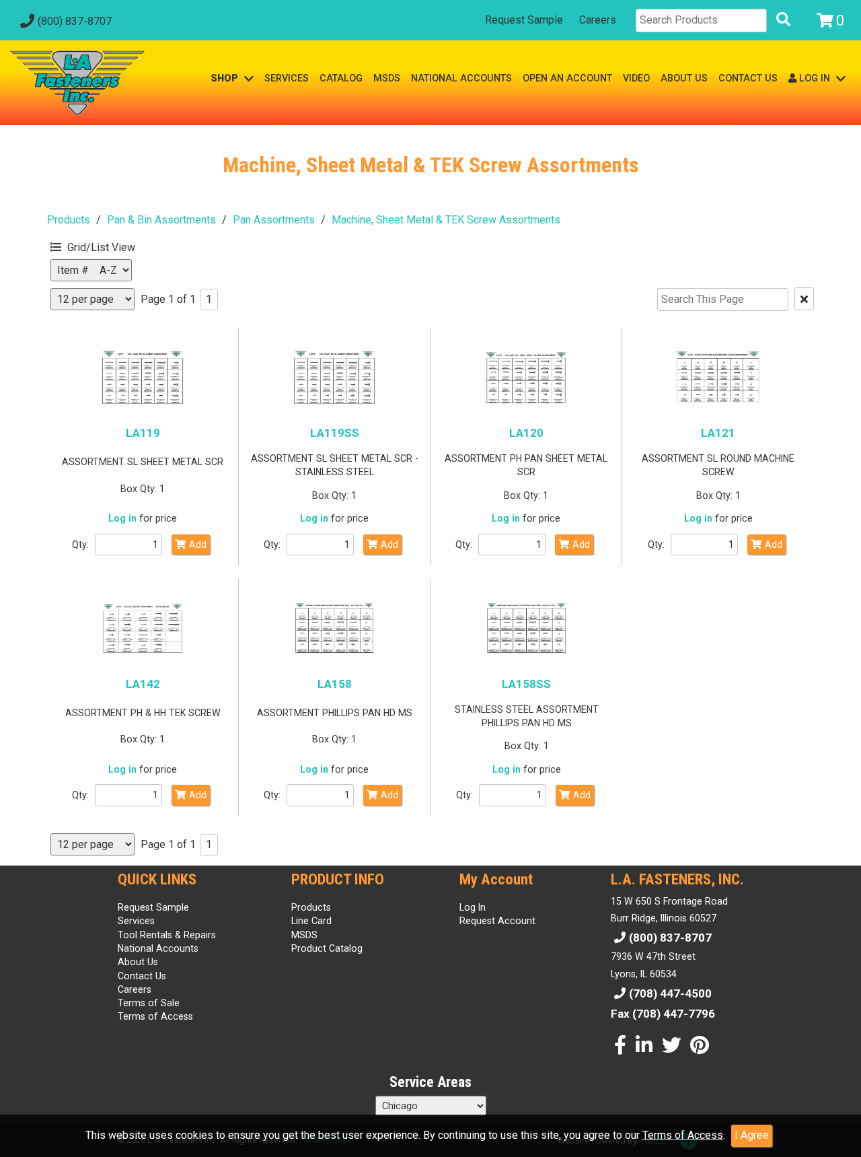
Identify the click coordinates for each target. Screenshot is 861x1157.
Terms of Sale (149, 1002)
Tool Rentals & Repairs (167, 935)
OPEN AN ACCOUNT (567, 78)
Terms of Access (682, 1135)
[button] (114, 245)
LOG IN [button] (814, 78)
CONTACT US (748, 78)
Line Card (311, 920)
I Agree (752, 1135)
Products (68, 219)
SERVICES (286, 78)
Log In (472, 907)
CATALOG (341, 78)
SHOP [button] (226, 78)
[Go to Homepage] (77, 82)
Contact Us (142, 976)
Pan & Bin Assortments (161, 219)
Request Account (497, 920)
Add (198, 544)
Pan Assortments (274, 219)
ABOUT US (684, 78)
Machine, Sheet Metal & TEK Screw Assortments (446, 219)
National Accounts (158, 948)
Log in (122, 518)
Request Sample (524, 19)
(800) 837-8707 (75, 21)
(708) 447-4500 (670, 993)
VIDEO (636, 78)
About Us (138, 961)
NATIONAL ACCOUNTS (461, 78)
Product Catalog (327, 948)
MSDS (386, 78)
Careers (597, 19)
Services (136, 920)
